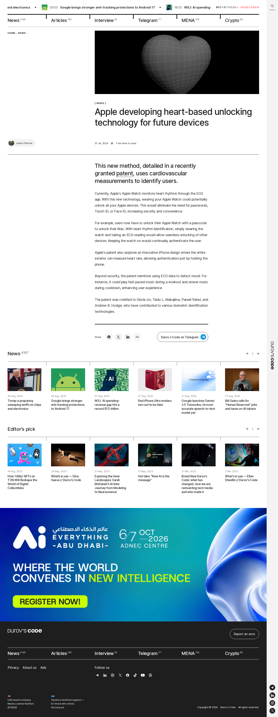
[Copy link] (137, 337)
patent (124, 173)
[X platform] (272, 711)
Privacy (13, 668)
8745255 (12, 707)
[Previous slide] (247, 353)
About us (29, 668)
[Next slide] (258, 353)
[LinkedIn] (272, 695)
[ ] (100, 103)
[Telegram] (272, 688)
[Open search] (272, 6)
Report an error (244, 634)
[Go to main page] (272, 358)
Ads (43, 668)
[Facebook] (109, 337)
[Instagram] (272, 703)
